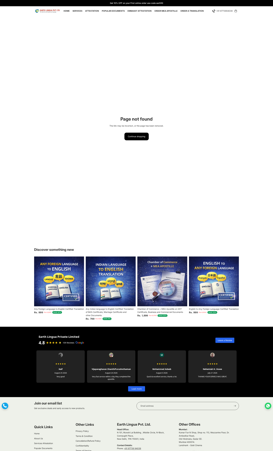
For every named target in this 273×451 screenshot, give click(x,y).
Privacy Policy (82, 431)
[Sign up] (235, 406)
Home (37, 433)
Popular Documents (43, 448)
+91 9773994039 (224, 11)
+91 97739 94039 (132, 448)
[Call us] (5, 406)
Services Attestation (43, 443)
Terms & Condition (84, 436)
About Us (38, 438)
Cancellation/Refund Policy (88, 441)
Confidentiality (82, 445)
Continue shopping (136, 136)
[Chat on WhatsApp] (268, 406)
